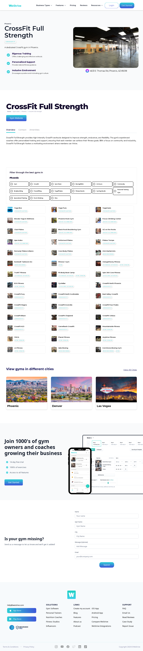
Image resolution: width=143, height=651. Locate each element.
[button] (44, 5)
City (76, 532)
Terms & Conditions (10, 647)
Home (9, 111)
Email (77, 552)
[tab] (10, 130)
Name (77, 512)
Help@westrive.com (15, 605)
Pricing (73, 5)
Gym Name (78, 522)
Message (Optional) (81, 542)
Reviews (83, 5)
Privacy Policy (28, 647)
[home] (15, 5)
